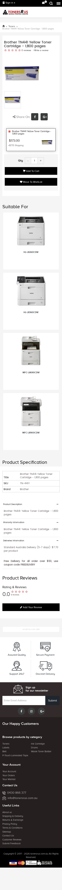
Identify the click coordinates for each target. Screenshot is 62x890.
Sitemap (6, 831)
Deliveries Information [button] (13, 541)
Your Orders (8, 775)
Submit (52, 700)
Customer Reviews (11, 839)
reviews (27, 50)
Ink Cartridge (38, 743)
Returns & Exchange (12, 820)
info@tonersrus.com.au (22, 798)
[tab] (31, 504)
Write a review (41, 50)
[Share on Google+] (45, 117)
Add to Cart (32, 171)
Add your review (32, 607)
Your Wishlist (8, 779)
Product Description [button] (12, 504)
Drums (34, 747)
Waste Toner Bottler (41, 751)
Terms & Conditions (12, 827)
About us (7, 812)
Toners (5, 743)
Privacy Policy (9, 824)
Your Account (9, 771)
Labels (5, 747)
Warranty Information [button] (13, 522)
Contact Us (8, 835)
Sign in (9, 2)
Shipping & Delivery (12, 816)
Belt (4, 751)
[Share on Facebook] (36, 117)
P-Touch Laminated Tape (15, 755)
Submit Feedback (11, 843)
